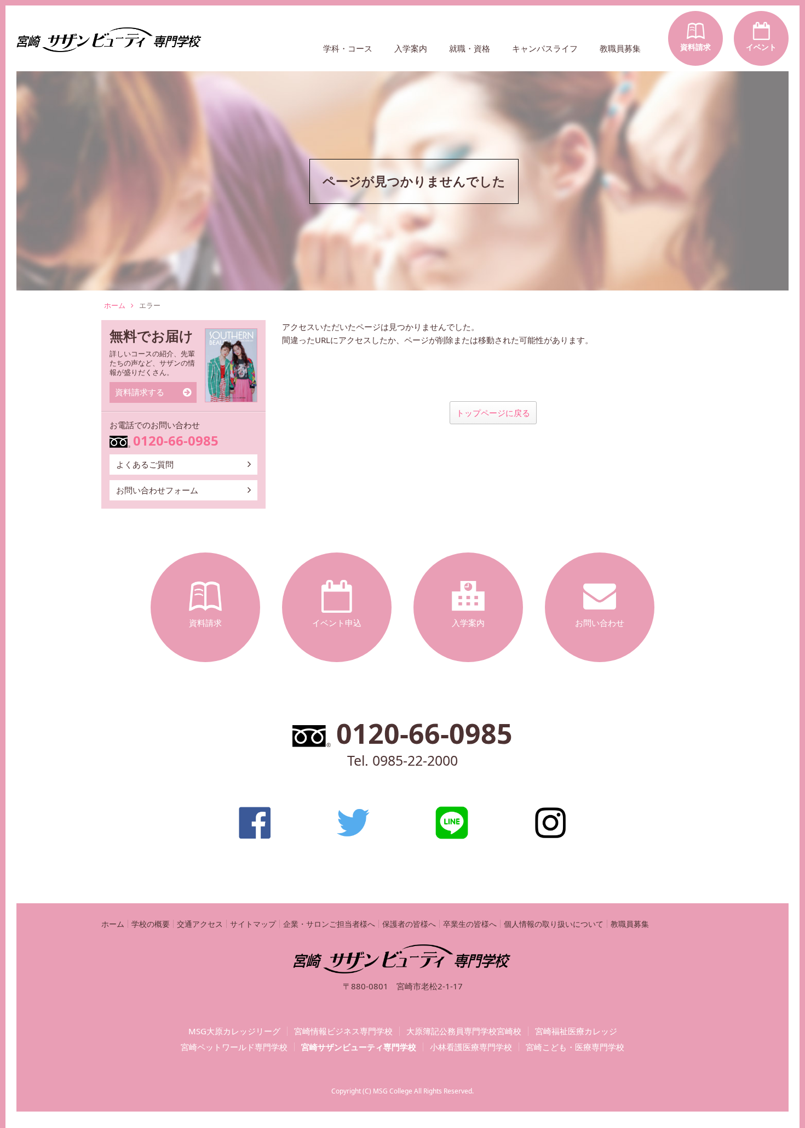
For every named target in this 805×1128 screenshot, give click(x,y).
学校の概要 (150, 924)
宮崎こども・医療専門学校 (575, 1047)
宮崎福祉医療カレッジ (576, 1031)
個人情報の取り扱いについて (553, 924)
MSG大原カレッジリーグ (234, 1031)
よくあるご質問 (145, 464)
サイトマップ (253, 924)
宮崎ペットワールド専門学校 (234, 1047)
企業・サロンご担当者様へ (329, 924)
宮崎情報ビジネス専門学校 (343, 1031)
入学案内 (410, 48)
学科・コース (347, 48)
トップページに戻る (493, 412)
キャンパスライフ (545, 48)
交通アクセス (200, 924)
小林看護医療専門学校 (471, 1047)
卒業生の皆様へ (470, 924)
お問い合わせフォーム (157, 490)
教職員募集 (620, 48)
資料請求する (139, 391)
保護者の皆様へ (409, 924)
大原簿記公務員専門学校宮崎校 (463, 1031)
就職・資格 (469, 48)
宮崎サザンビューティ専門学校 (358, 1047)
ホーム (114, 305)
